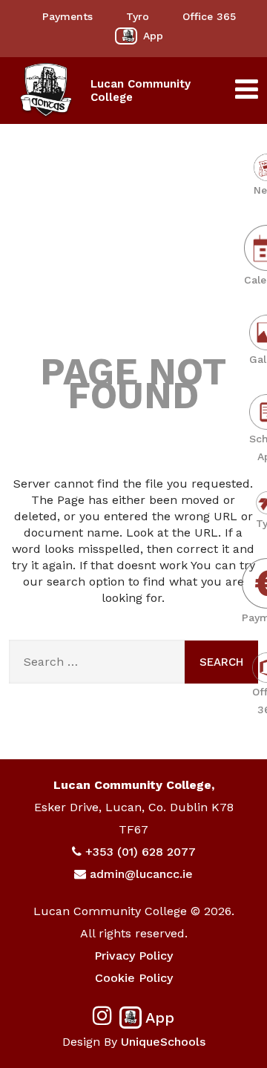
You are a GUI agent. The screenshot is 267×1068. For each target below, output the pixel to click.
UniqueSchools (163, 1042)
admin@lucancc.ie (141, 874)
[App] (126, 36)
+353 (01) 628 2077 (140, 852)
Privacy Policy (133, 956)
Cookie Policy (134, 978)
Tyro (137, 16)
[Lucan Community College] (46, 90)
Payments (67, 16)
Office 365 (209, 16)
